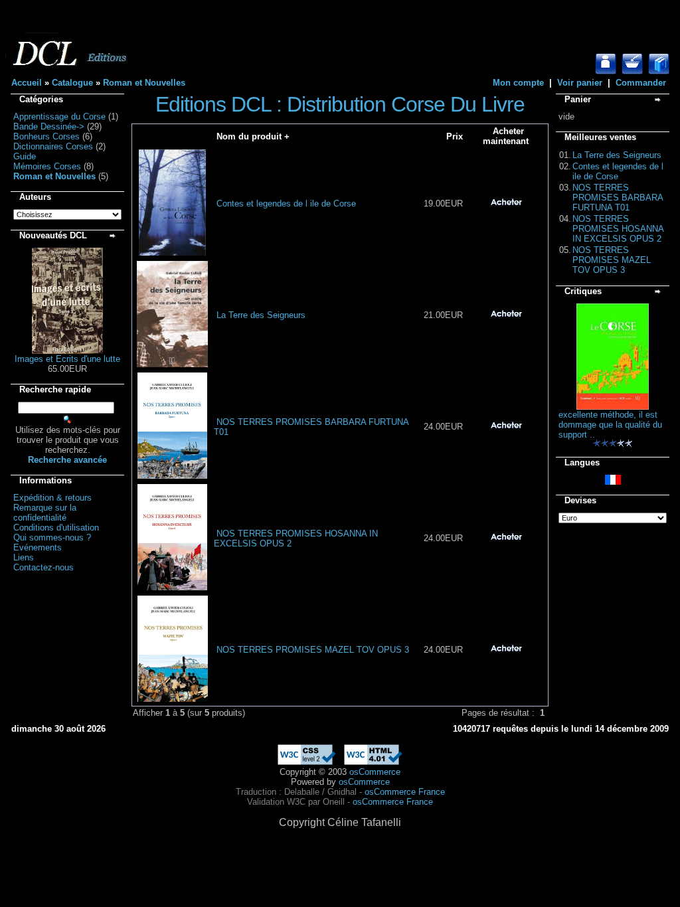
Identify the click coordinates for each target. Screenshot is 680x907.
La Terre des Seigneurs (260, 315)
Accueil (26, 83)
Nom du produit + (253, 136)
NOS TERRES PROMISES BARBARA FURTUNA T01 (617, 197)
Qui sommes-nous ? (52, 537)
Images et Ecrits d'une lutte (67, 359)
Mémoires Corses (47, 166)
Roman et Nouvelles (144, 83)
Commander (641, 83)
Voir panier (579, 83)
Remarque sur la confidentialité (44, 513)
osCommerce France (405, 792)
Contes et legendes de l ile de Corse (286, 203)
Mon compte (518, 83)
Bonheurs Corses (46, 136)
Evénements (37, 547)
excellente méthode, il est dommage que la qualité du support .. (610, 425)
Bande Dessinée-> (48, 126)
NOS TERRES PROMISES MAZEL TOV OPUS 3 (312, 650)
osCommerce (374, 772)
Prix (454, 136)
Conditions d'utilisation (56, 528)
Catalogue (72, 83)
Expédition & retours (52, 498)
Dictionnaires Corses (53, 146)
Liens (23, 557)
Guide (24, 156)
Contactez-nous (43, 567)
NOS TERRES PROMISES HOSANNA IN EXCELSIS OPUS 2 (617, 229)
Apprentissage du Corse (59, 117)
